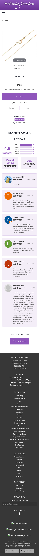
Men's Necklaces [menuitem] (19, 426)
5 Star (17, 145)
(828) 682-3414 (20, 68)
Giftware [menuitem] (19, 417)
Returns (28, 108)
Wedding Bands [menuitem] (19, 398)
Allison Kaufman (19, 457)
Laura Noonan (18, 241)
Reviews (19, 139)
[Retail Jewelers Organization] (19, 535)
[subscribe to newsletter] (34, 504)
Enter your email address (19, 500)
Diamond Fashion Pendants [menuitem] (19, 439)
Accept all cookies (27, 551)
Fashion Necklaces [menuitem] (19, 434)
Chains (6, 20)
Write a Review (19, 341)
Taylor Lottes (18, 193)
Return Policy (19, 491)
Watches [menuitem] (19, 415)
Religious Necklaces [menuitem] (19, 437)
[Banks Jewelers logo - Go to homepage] (19, 3)
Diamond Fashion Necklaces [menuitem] (19, 428)
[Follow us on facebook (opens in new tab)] (19, 513)
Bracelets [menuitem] (19, 409)
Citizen (19, 460)
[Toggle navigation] (3, 13)
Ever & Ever (19, 462)
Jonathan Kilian (19, 177)
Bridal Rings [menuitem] (20, 396)
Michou (19, 471)
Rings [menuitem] (19, 401)
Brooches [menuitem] (19, 448)
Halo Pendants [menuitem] (19, 445)
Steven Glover (18, 285)
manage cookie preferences (21, 546)
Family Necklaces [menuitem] (19, 442)
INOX (19, 468)
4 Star (17, 147)
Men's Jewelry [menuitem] (19, 412)
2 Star (17, 151)
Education (19, 488)
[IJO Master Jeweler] (19, 523)
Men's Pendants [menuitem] (19, 423)
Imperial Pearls (19, 465)
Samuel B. (19, 476)
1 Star (17, 153)
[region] (19, 45)
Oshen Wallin (18, 217)
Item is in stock (19, 119)
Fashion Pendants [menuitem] (20, 431)
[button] (16, 8)
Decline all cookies (12, 551)
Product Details (19, 133)
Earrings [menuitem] (19, 404)
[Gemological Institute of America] (19, 529)
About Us (19, 485)
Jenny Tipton (18, 261)
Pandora (19, 473)
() (33, 145)
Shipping (11, 108)
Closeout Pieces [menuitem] (19, 420)
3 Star (17, 149)
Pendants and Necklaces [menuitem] (19, 406)
